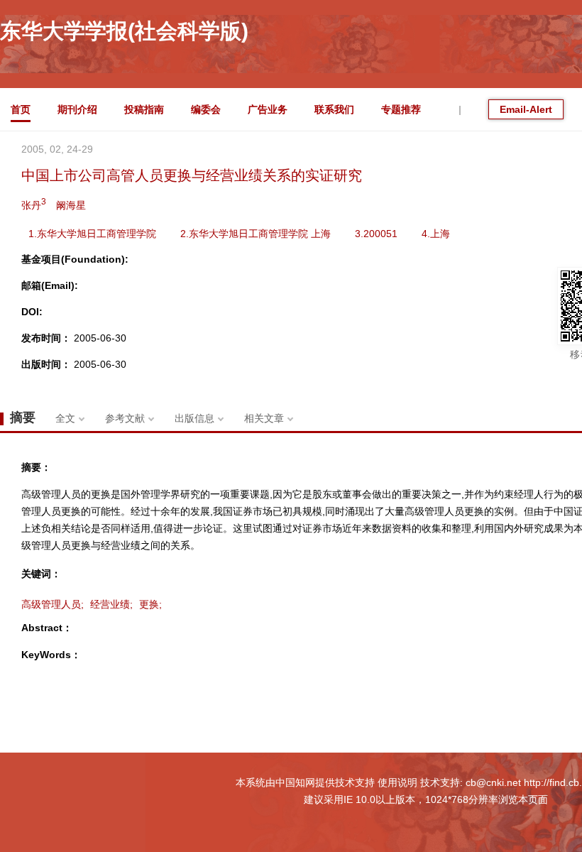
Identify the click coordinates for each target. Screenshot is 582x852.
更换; (150, 604)
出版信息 (194, 418)
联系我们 (334, 109)
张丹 (33, 204)
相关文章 (264, 418)
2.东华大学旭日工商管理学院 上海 (255, 233)
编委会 (206, 109)
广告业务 (267, 109)
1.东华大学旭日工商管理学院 (92, 233)
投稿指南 (144, 109)
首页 (21, 109)
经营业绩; (111, 604)
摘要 (22, 417)
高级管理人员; (52, 604)
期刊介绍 (77, 109)
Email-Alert (526, 109)
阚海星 (71, 205)
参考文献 (125, 418)
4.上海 (436, 233)
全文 (65, 418)
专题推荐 (401, 109)
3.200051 (376, 233)
